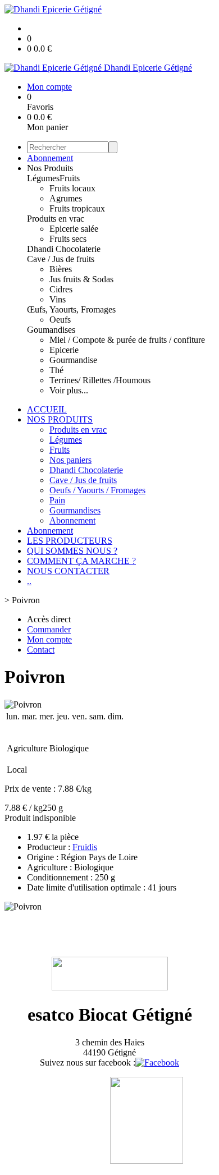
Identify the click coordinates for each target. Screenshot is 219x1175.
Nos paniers (70, 460)
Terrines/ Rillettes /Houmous (99, 380)
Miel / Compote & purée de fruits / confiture (127, 340)
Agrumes (65, 198)
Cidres (60, 289)
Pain (57, 500)
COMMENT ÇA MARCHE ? (81, 561)
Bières (60, 269)
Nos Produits (50, 168)
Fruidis (84, 847)
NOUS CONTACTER (68, 571)
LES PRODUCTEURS (69, 540)
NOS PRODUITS (60, 419)
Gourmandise (73, 360)
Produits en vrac (55, 218)
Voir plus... (68, 390)
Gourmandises (75, 510)
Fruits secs (67, 239)
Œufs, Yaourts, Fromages (71, 309)
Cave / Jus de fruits (60, 259)
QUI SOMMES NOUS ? (72, 551)
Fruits (70, 178)
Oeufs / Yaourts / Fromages (97, 490)
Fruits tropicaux (77, 208)
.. (29, 581)
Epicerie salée (73, 228)
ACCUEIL (47, 409)
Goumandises (51, 329)
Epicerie (64, 350)
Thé (56, 370)
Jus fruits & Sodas (81, 279)
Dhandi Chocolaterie (64, 249)
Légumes (43, 178)
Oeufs (60, 319)
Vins (57, 299)
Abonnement (50, 158)
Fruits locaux (72, 188)
